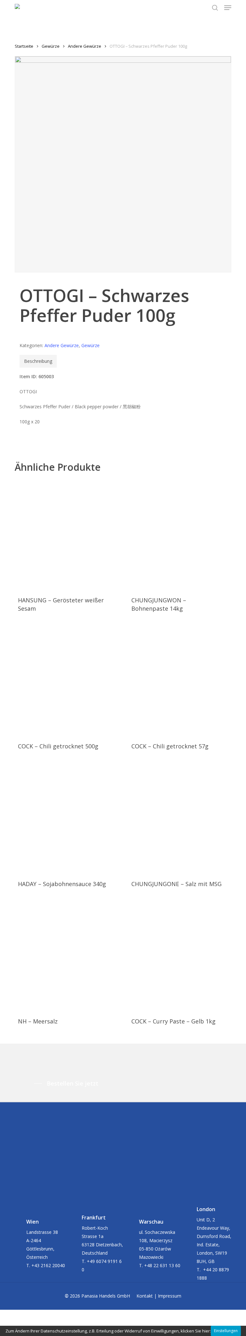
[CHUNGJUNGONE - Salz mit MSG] (177, 818)
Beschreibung (38, 361)
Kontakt (144, 1296)
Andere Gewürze (84, 46)
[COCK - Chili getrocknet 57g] (177, 680)
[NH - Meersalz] (64, 955)
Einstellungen (226, 1330)
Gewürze (51, 46)
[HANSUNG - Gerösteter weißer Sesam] (64, 534)
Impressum (169, 1296)
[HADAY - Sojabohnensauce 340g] (64, 818)
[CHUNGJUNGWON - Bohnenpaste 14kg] (177, 534)
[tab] (38, 361)
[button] (227, 7)
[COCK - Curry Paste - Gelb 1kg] (177, 955)
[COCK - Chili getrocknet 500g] (64, 680)
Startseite (24, 46)
